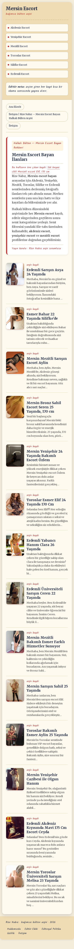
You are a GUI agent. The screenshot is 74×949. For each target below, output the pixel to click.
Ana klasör (15, 106)
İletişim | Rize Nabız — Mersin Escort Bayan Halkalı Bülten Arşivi (34, 116)
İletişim (13, 125)
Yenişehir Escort (21, 37)
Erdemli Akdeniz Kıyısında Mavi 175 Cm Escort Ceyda (47, 827)
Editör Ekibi (31, 929)
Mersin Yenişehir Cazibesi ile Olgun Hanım (43, 779)
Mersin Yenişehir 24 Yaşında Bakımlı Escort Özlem (45, 455)
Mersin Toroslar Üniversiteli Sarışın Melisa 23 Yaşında (44, 876)
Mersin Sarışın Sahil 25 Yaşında (47, 688)
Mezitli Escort (19, 46)
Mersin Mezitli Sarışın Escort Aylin (47, 360)
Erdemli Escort (20, 73)
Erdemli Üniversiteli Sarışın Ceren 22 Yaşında (45, 593)
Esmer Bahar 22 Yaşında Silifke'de (42, 316)
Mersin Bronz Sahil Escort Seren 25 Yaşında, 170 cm (44, 407)
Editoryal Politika (51, 929)
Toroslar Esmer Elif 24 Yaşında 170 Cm (46, 502)
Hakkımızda (14, 929)
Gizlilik (10, 933)
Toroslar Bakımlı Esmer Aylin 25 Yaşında (47, 732)
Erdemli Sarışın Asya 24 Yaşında (45, 272)
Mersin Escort (22, 8)
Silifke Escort (19, 64)
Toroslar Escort (20, 55)
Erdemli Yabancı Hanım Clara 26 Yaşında (41, 544)
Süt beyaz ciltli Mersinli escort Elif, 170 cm (35, 169)
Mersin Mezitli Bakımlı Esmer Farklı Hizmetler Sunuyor (46, 641)
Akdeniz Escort (20, 27)
